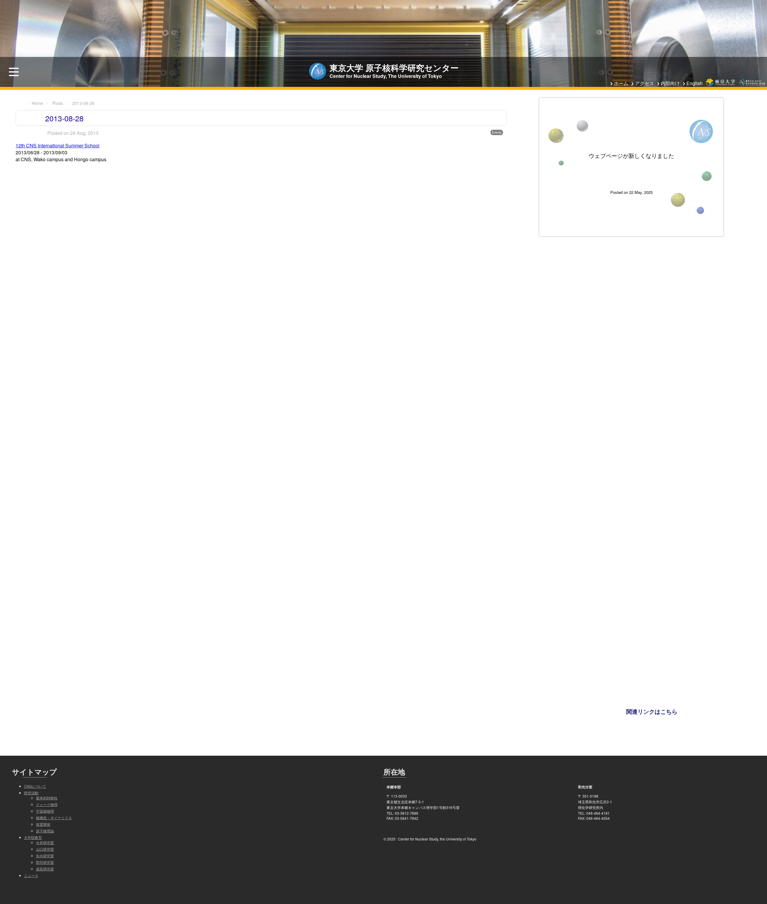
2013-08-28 (83, 103)
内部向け (670, 83)
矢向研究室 (45, 855)
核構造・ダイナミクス (54, 817)
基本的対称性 (47, 797)
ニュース (31, 875)
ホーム (621, 83)
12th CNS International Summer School (57, 145)
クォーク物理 (47, 804)
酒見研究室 (45, 868)
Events (497, 132)
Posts (57, 103)
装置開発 (43, 824)
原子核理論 (45, 830)
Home (37, 103)
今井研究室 (45, 842)
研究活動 (31, 792)
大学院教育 (33, 837)
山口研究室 (45, 849)
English (694, 83)
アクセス (644, 83)
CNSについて (35, 786)
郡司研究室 (45, 862)
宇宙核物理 (45, 811)
